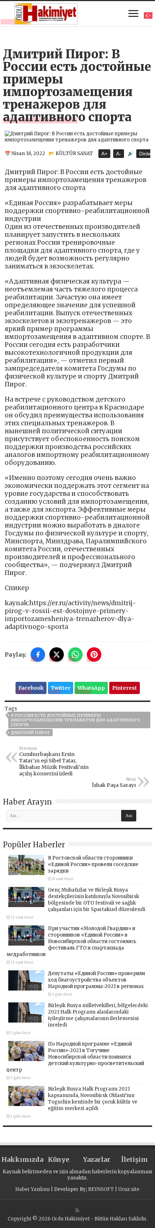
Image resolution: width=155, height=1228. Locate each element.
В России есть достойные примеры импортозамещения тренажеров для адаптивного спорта (75, 720)
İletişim (134, 1159)
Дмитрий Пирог (30, 732)
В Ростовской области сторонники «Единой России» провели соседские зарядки (93, 864)
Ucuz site (129, 1189)
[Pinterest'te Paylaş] (94, 654)
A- (118, 154)
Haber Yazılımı (32, 1189)
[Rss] (77, 1210)
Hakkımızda (20, 1159)
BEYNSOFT (101, 1189)
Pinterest (124, 688)
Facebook (31, 688)
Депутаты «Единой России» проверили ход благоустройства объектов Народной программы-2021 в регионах (96, 979)
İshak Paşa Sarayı (114, 782)
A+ (104, 154)
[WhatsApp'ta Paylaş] (75, 654)
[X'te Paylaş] (56, 654)
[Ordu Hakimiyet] (46, 12)
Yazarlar (96, 1159)
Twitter (60, 688)
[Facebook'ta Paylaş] (38, 654)
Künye (58, 1159)
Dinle (145, 154)
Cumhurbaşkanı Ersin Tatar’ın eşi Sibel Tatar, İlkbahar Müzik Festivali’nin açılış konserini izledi (54, 761)
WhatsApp (91, 688)
